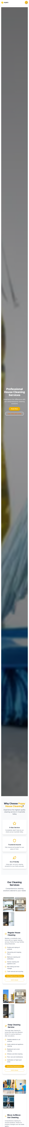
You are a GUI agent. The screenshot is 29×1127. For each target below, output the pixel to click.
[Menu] (26, 2)
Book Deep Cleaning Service (14, 1066)
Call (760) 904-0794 (14, 414)
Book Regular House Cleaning (14, 976)
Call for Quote (14, 980)
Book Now (14, 409)
